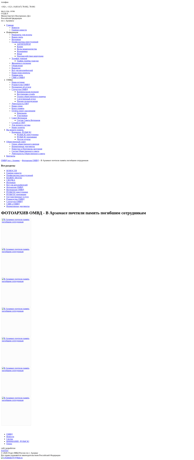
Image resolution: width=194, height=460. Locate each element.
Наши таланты (18, 127)
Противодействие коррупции (30, 56)
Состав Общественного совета (25, 151)
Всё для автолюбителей (22, 70)
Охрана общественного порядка (31, 96)
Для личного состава (21, 125)
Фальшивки (22, 51)
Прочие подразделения (27, 101)
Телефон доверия (19, 58)
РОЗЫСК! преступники (28, 134)
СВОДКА (10, 180)
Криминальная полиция (28, 92)
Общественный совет (16, 142)
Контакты (10, 156)
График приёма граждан (28, 61)
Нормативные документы (23, 146)
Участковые (22, 115)
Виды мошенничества (27, 49)
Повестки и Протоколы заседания (27, 149)
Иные (19, 54)
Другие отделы (23, 139)
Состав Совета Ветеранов (28, 120)
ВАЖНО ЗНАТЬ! (14, 178)
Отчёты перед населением (23, 111)
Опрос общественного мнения (25, 144)
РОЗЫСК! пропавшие (27, 137)
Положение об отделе (21, 87)
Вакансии (16, 68)
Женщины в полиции (21, 63)
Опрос (9, 444)
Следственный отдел (26, 99)
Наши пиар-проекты (21, 73)
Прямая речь (17, 75)
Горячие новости (19, 30)
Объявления (17, 65)
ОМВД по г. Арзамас (10, 160)
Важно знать (17, 37)
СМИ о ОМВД (18, 77)
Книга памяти (18, 108)
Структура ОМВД (20, 89)
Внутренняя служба (26, 94)
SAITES (4, 450)
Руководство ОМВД (21, 84)
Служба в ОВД (18, 123)
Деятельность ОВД (20, 104)
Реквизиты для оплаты (22, 35)
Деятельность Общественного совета (28, 153)
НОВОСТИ (11, 170)
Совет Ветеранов (19, 118)
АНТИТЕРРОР (24, 44)
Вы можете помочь (14, 130)
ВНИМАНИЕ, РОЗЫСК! (17, 441)
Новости (15, 27)
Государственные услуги (17, 197)
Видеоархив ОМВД (15, 190)
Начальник (22, 113)
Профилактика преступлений (25, 42)
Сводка (9, 439)
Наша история (18, 82)
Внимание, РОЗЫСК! (21, 132)
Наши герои (17, 106)
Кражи (20, 46)
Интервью (16, 39)
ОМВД (9, 434)
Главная (9, 25)
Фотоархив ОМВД (30, 160)
